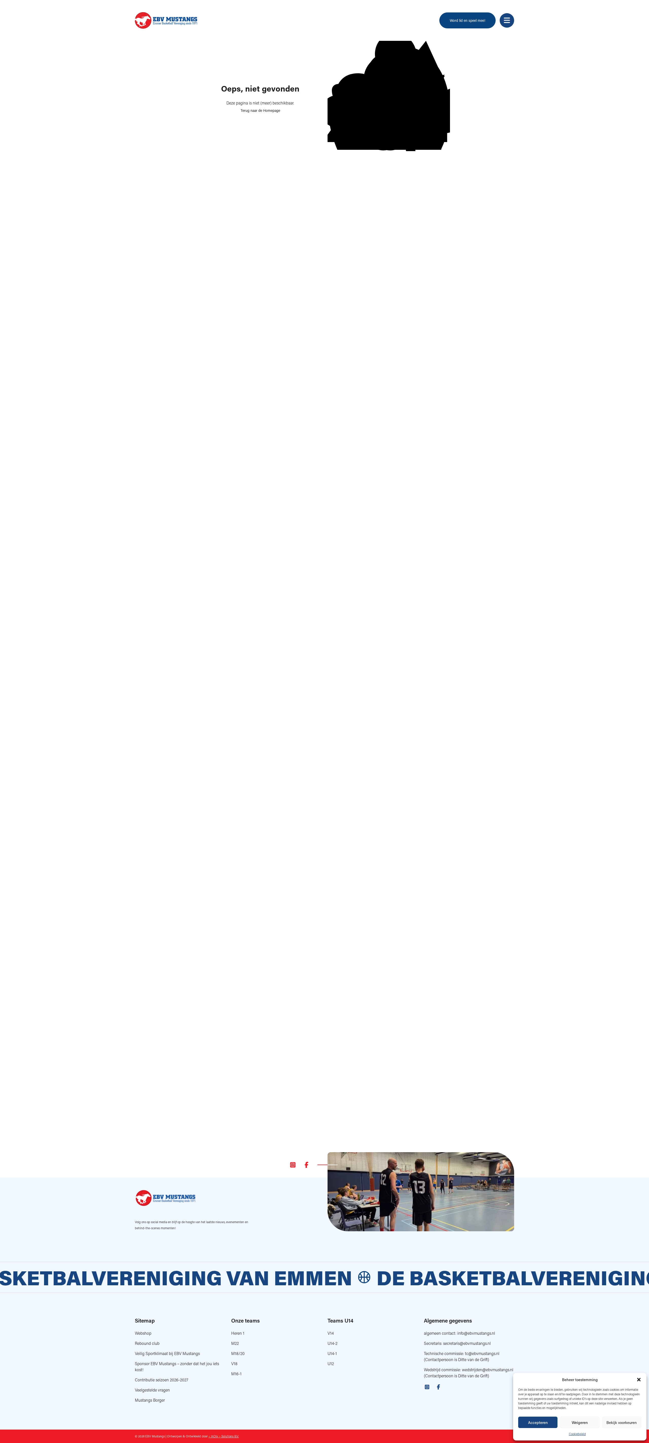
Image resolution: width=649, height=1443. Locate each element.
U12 (331, 1363)
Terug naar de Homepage (260, 110)
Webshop (143, 1333)
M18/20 (238, 1353)
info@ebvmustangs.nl (476, 1333)
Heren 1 (237, 1333)
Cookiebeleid (577, 1434)
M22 (235, 1343)
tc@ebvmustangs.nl (482, 1353)
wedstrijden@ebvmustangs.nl (487, 1369)
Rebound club (147, 1343)
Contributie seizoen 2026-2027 (161, 1379)
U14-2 (332, 1343)
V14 (331, 1333)
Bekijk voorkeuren (621, 1422)
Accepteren (538, 1422)
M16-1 (236, 1373)
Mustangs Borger (150, 1400)
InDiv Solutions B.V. (223, 1436)
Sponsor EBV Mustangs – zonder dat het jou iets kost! (177, 1366)
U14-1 (332, 1353)
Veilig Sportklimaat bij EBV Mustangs (167, 1353)
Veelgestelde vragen (152, 1390)
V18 (234, 1363)
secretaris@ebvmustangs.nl (467, 1343)
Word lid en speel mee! (467, 20)
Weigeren (580, 1422)
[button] (638, 1379)
